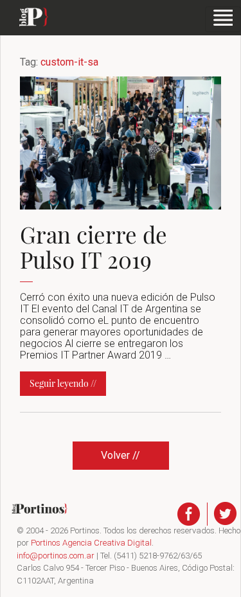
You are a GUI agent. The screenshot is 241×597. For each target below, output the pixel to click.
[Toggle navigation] (223, 19)
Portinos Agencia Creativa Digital (91, 543)
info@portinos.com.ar (55, 555)
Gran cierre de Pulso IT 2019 (93, 246)
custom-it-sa (69, 62)
